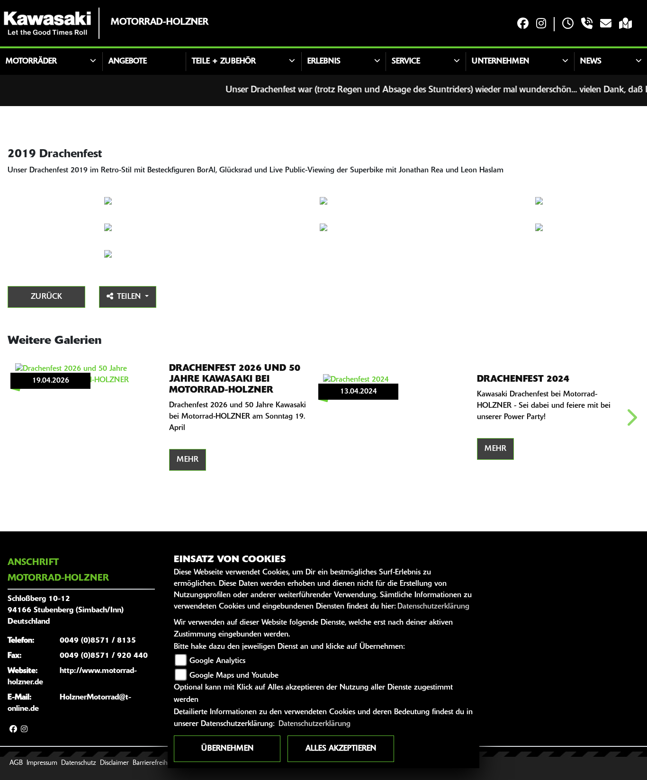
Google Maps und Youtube (234, 676)
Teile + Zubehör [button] (224, 61)
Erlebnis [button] (324, 61)
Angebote (127, 61)
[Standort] (625, 24)
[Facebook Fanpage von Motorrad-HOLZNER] (522, 24)
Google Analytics (217, 661)
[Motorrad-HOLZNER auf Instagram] (541, 24)
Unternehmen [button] (500, 61)
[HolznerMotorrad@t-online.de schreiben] (605, 24)
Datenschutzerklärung (433, 606)
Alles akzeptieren (341, 749)
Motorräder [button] (31, 61)
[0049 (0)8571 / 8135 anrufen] (586, 24)
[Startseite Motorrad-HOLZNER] (47, 23)
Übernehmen (227, 749)
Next (631, 421)
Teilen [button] (130, 297)
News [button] (591, 61)
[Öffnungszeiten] (567, 24)
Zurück (46, 297)
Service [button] (406, 61)
